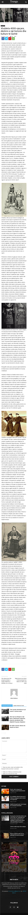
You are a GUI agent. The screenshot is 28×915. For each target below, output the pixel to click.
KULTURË (7, 23)
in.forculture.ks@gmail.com (15, 891)
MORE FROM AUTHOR (19, 705)
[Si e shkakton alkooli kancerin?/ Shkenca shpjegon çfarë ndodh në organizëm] (5, 798)
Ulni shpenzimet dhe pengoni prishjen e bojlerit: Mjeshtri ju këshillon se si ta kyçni (6, 681)
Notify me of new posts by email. (10, 773)
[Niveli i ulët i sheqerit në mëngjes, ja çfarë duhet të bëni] (5, 791)
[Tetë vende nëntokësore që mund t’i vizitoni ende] (5, 711)
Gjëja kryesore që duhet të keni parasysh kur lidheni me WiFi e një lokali (21, 681)
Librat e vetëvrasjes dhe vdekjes (18, 826)
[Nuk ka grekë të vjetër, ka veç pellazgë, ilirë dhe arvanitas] (5, 835)
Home (2, 23)
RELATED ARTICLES (7, 705)
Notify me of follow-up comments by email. (12, 772)
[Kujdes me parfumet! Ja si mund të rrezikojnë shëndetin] (5, 806)
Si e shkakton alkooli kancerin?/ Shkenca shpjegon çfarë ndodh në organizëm (18, 798)
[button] (26, 2)
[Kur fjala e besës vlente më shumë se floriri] (5, 727)
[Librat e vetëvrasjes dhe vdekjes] (5, 828)
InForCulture (14, 698)
